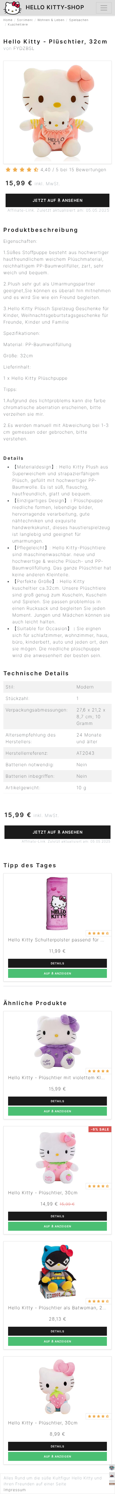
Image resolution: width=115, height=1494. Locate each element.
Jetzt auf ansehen (58, 200)
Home (8, 20)
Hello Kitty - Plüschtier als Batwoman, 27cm (60, 1307)
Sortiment (25, 20)
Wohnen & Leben (50, 20)
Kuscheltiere (18, 24)
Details (57, 963)
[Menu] (104, 7)
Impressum (15, 1489)
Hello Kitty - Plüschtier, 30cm (43, 1192)
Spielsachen (78, 20)
